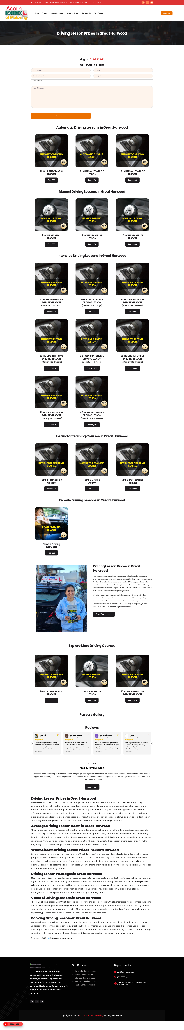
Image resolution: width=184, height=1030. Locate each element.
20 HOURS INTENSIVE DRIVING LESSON (132, 301)
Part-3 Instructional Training (132, 481)
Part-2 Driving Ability (92, 481)
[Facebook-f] (143, 2)
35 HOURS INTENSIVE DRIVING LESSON (132, 357)
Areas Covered (57, 13)
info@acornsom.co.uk (123, 607)
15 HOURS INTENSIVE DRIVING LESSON (92, 301)
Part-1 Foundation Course (51, 481)
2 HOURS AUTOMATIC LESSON (92, 173)
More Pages (98, 13)
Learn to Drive (72, 13)
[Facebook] (32, 1001)
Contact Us (86, 13)
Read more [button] (38, 752)
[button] (45, 13)
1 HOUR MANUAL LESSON (51, 237)
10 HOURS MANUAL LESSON (132, 237)
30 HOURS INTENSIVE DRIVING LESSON (92, 357)
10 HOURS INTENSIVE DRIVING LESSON (51, 301)
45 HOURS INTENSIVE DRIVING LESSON (92, 414)
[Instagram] (147, 2)
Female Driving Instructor (51, 545)
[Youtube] (151, 2)
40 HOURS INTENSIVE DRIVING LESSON (51, 414)
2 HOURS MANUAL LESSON (92, 237)
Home (36, 13)
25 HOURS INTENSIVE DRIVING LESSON (51, 357)
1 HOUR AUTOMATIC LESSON (51, 173)
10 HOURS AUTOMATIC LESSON (132, 173)
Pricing (44, 13)
